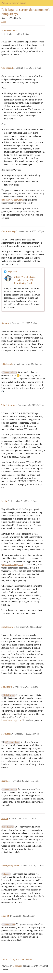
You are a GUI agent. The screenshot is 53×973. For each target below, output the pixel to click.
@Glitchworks (8, 695)
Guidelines (27, 959)
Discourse (17, 966)
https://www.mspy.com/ (12, 200)
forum (3, 22)
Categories (14, 959)
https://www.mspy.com (12, 564)
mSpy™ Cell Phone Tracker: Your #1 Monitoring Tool (24, 279)
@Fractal (6, 874)
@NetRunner (8, 827)
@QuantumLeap (9, 372)
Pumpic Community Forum (13, 3)
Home (4, 959)
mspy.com (12, 271)
